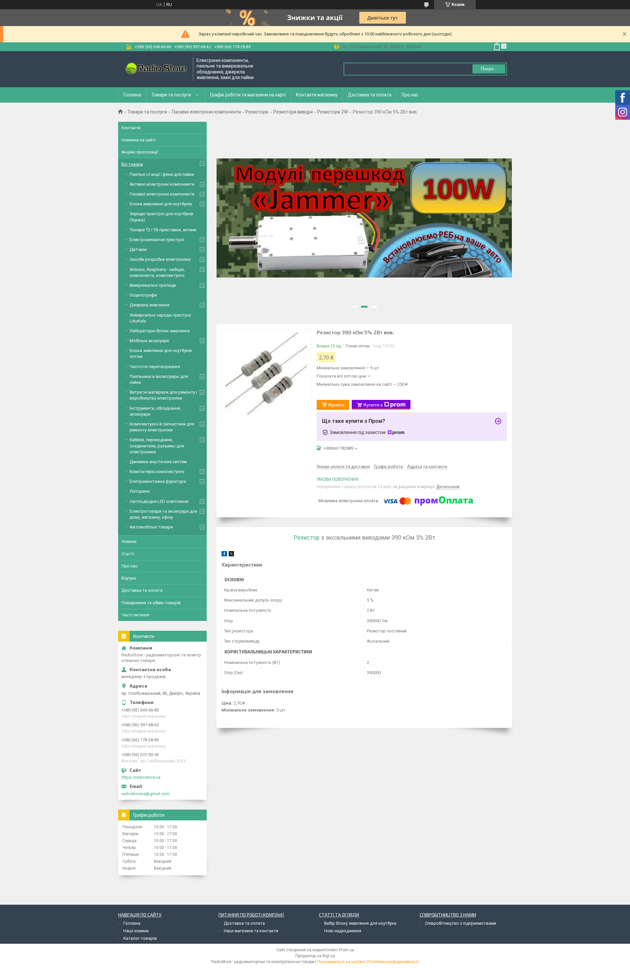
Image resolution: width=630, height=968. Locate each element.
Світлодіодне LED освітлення (159, 501)
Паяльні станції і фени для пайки (162, 174)
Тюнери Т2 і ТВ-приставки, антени (163, 229)
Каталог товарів (140, 938)
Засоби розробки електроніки (160, 259)
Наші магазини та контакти (251, 930)
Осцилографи (143, 295)
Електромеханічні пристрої (157, 239)
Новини (128, 541)
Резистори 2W (332, 111)
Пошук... (489, 68)
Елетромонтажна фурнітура (158, 481)
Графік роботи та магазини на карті (248, 94)
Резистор (307, 537)
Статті (127, 553)
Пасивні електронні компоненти (206, 111)
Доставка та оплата (369, 94)
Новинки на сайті (138, 139)
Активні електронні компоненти (162, 184)
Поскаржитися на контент (341, 961)
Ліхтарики (140, 491)
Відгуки (128, 578)
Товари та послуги (171, 94)
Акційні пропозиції (139, 152)
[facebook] (224, 554)
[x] (231, 554)
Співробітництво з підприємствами (460, 923)
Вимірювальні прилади (153, 285)
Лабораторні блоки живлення (160, 330)
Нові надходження (342, 930)
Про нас (410, 94)
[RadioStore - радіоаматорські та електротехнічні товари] (156, 69)
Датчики (138, 249)
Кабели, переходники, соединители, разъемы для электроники (157, 445)
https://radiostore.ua (140, 777)
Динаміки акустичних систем (158, 461)
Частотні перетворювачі (155, 366)
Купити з (373, 404)
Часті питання (135, 614)
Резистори (256, 111)
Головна (132, 94)
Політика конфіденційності (393, 961)
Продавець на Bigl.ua (315, 956)
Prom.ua (346, 950)
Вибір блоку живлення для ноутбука (360, 923)
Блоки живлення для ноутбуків (161, 203)
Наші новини (136, 930)
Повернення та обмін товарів (151, 602)
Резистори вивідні (293, 111)
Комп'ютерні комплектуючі (157, 471)
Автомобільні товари (151, 527)
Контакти (130, 127)
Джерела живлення (149, 304)
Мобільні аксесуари (149, 340)
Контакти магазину (317, 94)
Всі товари (132, 164)
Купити (336, 404)
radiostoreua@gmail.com (145, 793)
